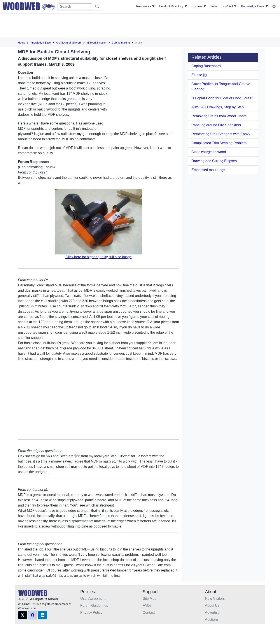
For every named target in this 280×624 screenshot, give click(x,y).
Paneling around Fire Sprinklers (216, 125)
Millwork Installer (97, 42)
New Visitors (215, 598)
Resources (144, 6)
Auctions (212, 619)
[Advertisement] (140, 26)
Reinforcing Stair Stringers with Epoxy (220, 134)
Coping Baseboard (206, 66)
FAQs (147, 605)
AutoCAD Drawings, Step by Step (217, 107)
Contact (149, 612)
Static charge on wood (208, 152)
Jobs (214, 6)
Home (21, 42)
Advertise (212, 612)
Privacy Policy (91, 612)
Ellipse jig (199, 75)
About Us (212, 605)
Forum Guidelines (94, 605)
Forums (197, 6)
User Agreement (92, 598)
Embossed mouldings (208, 170)
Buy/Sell (228, 6)
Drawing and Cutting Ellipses (214, 161)
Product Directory (171, 6)
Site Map (149, 598)
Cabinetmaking (121, 42)
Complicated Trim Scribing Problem (219, 143)
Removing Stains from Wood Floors (219, 116)
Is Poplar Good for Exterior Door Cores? (222, 98)
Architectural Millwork (68, 42)
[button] (22, 615)
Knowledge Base (253, 6)
